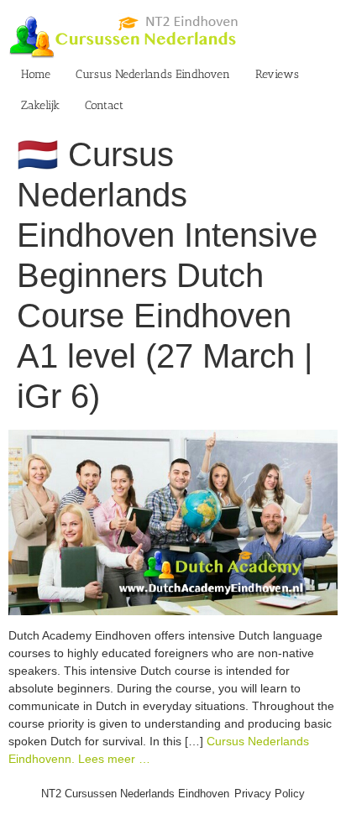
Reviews (277, 74)
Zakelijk (40, 105)
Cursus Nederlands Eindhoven (153, 74)
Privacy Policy (269, 793)
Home (35, 74)
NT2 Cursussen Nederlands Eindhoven (135, 793)
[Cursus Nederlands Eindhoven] (173, 438)
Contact (104, 105)
